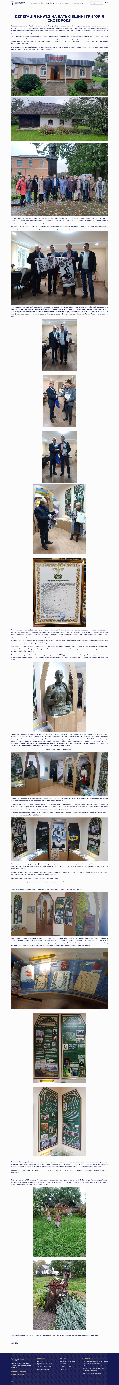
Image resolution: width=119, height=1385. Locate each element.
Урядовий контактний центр (92, 1373)
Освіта (60, 3)
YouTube (22, 1371)
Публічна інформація (45, 1364)
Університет (35, 3)
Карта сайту (64, 1369)
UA (105, 3)
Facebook (14, 1371)
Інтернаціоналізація (77, 3)
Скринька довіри (43, 1369)
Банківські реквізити (67, 1361)
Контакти (40, 1361)
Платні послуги (65, 1366)
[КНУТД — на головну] (18, 3)
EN (107, 3)
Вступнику (45, 3)
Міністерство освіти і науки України (95, 1361)
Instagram (15, 1374)
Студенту (53, 3)
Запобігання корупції (44, 1366)
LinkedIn (23, 1374)
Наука (66, 3)
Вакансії (63, 1364)
